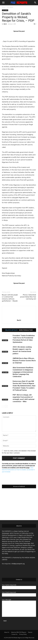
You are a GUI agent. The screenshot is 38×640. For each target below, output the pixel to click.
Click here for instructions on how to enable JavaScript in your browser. (18, 469)
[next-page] (6, 406)
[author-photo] (19, 317)
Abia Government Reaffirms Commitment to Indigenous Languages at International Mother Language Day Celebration (23, 372)
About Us (6, 632)
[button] (3, 2)
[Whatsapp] (30, 35)
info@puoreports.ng (18, 564)
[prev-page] (3, 406)
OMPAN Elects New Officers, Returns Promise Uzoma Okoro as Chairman (24, 360)
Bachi (5, 24)
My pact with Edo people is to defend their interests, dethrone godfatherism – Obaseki (10, 298)
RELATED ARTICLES (11, 330)
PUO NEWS (10, 7)
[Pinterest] (22, 35)
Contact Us (14, 634)
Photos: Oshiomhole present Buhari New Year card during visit (28, 297)
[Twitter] (15, 35)
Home (3, 7)
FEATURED (5, 340)
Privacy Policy (23, 634)
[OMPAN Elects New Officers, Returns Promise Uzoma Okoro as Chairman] (7, 360)
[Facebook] (7, 35)
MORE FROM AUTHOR (26, 330)
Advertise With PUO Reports (18, 632)
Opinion (30, 632)
